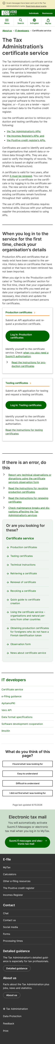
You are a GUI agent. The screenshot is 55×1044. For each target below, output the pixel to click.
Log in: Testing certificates (26, 405)
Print (5, 1030)
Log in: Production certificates (21, 336)
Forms (6, 933)
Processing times (13, 940)
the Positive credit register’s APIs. (26, 140)
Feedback (8, 1023)
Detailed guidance (16, 968)
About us (7, 30)
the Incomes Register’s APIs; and (25, 135)
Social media (10, 927)
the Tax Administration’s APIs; (24, 131)
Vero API (6, 710)
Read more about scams (36, 6)
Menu (6, 23)
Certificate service (20, 538)
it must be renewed (21, 175)
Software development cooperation (22, 723)
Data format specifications (17, 717)
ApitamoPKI (8, 703)
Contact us (9, 920)
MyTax (7, 867)
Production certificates (19, 312)
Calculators (9, 874)
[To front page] (9, 12)
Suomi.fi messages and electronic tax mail (26, 842)
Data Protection (12, 1016)
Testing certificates (17, 382)
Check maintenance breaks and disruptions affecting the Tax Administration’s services (29, 511)
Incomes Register (13, 894)
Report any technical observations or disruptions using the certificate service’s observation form (29, 478)
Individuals (34, 13)
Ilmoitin (6, 730)
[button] (27, 764)
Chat (6, 913)
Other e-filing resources (16, 881)
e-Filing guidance (11, 696)
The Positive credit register (18, 888)
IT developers (22, 30)
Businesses (47, 13)
